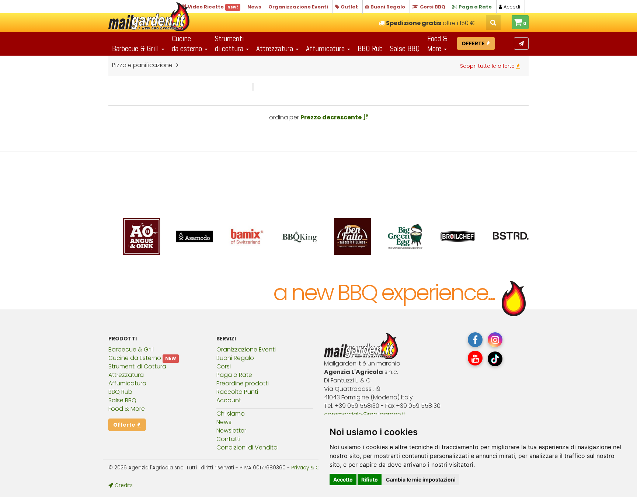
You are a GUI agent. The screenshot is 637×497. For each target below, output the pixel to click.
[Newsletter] (521, 43)
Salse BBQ (405, 48)
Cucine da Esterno (134, 358)
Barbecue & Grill (131, 349)
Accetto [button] (343, 479)
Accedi (511, 6)
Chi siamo (230, 413)
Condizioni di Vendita (247, 447)
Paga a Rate (234, 375)
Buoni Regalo (235, 358)
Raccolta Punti (237, 392)
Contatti (228, 439)
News (224, 422)
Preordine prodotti (242, 383)
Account (228, 400)
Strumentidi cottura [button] (230, 43)
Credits (123, 485)
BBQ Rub (370, 48)
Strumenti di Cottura (137, 366)
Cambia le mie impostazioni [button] (421, 479)
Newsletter (231, 430)
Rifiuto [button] (369, 479)
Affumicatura (127, 383)
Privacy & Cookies (313, 467)
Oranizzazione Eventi (246, 349)
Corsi (223, 366)
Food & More (126, 409)
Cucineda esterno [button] (188, 43)
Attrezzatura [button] (275, 48)
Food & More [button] (437, 43)
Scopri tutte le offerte (488, 66)
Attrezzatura (126, 375)
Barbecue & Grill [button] (136, 48)
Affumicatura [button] (326, 48)
